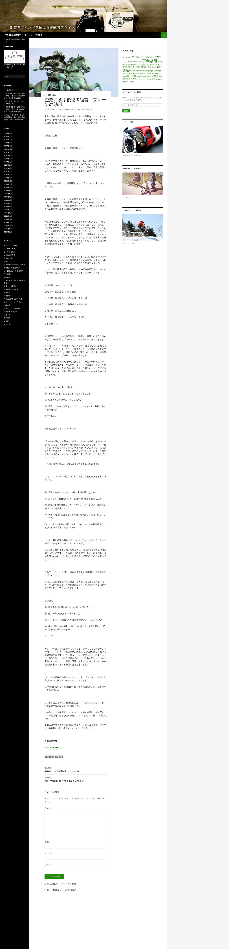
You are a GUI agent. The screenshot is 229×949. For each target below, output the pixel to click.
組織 (146, 76)
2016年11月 (8, 184)
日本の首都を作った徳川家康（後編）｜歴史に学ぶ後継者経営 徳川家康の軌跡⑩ (14, 95)
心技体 (155, 71)
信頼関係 (137, 67)
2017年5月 (8, 165)
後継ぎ (159, 67)
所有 (160, 71)
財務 (153, 79)
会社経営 (131, 67)
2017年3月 (8, 171)
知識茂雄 (7, 321)
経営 (149, 76)
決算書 (158, 73)
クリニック (129, 56)
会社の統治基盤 (9, 255)
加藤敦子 (7, 296)
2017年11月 (8, 146)
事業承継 (59, 757)
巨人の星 (153, 67)
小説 (147, 67)
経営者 (155, 76)
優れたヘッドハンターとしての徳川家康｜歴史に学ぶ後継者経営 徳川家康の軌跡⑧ (14, 117)
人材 (146, 64)
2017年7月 (8, 159)
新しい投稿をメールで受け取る (61, 890)
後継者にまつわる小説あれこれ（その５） (62, 769)
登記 (138, 77)
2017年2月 (8, 175)
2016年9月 (8, 190)
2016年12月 (8, 181)
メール (48, 853)
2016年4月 (8, 206)
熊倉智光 (7, 318)
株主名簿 (136, 73)
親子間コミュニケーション (141, 79)
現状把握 (131, 76)
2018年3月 (8, 133)
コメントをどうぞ (86, 109)
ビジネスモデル (9, 252)
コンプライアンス (144, 57)
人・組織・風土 (50, 95)
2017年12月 (8, 143)
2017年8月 (8, 155)
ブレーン (50, 757)
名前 (47, 842)
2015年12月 (8, 219)
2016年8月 (8, 194)
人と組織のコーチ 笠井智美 (13, 271)
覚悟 (128, 79)
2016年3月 (8, 210)
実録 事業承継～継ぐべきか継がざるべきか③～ (65, 779)
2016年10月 (8, 187)
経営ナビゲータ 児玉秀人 (13, 302)
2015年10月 (8, 226)
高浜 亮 (7, 324)
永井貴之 (7, 292)
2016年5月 (8, 203)
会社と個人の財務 (10, 245)
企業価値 (157, 64)
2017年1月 (8, 178)
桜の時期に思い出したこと (13, 90)
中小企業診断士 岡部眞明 (13, 299)
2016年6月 (8, 200)
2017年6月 (8, 162)
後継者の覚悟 (9, 258)
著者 (5, 261)
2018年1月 (8, 139)
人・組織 (141, 64)
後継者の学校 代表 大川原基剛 (14, 265)
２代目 (131, 81)
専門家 (143, 67)
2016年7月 (8, 197)
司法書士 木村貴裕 (11, 289)
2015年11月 (8, 222)
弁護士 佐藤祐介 (10, 286)
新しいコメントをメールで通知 (61, 883)
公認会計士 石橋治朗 (12, 308)
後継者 (127, 70)
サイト (48, 864)
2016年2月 (8, 213)
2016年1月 (8, 216)
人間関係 (151, 64)
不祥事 (132, 61)
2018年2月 (8, 136)
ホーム (157, 35)
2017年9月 (8, 152)
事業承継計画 (132, 64)
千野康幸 (7, 274)
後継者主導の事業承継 (139, 71)
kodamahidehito (69, 109)
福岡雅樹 (7, 277)
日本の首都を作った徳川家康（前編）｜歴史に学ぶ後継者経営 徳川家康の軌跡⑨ (14, 109)
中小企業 (138, 61)
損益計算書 (126, 73)
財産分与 (125, 81)
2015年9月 (8, 229)
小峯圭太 (7, 305)
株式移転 (147, 73)
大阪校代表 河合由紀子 (12, 268)
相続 (142, 76)
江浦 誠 (7, 315)
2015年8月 (8, 232)
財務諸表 (159, 79)
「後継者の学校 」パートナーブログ (23, 34)
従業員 (150, 70)
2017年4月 (8, 168)
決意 (153, 73)
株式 (141, 73)
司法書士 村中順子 (10, 312)
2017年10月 (8, 149)
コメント (49, 808)
